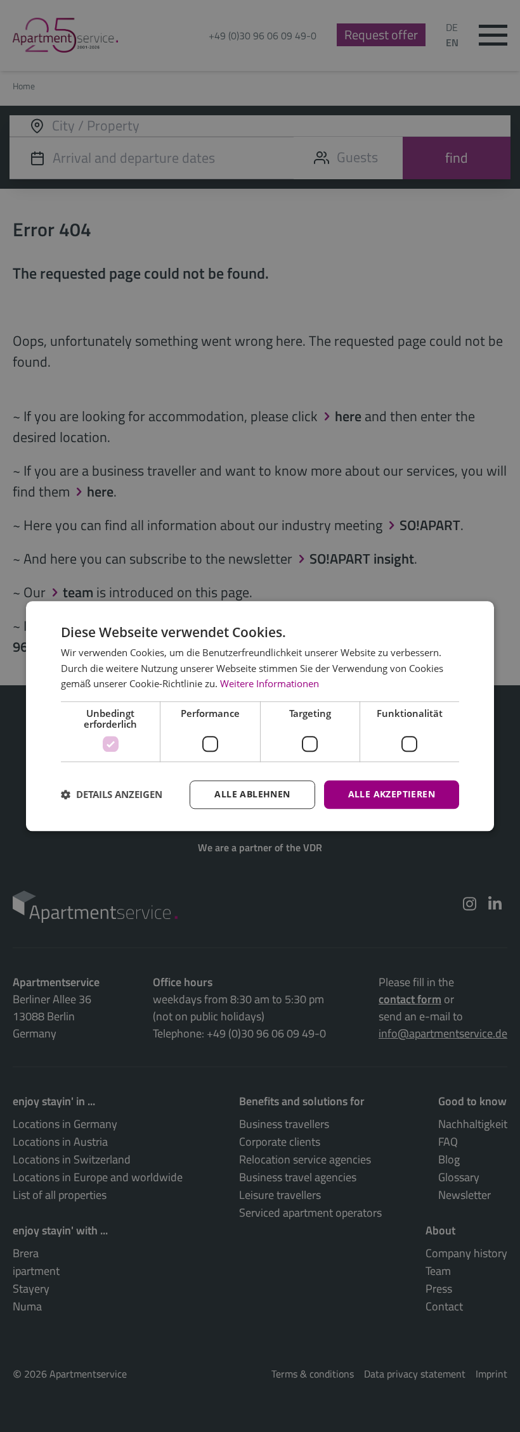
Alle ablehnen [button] (252, 794)
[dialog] (260, 716)
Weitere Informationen (269, 684)
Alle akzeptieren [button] (391, 794)
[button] (111, 795)
